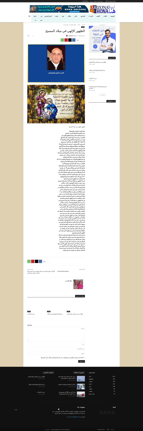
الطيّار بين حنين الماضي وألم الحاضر (75, 314)
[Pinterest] (66, 40)
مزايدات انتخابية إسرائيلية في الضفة (67, 384)
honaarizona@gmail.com (73, 417)
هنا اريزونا (47, 429)
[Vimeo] (30, 1)
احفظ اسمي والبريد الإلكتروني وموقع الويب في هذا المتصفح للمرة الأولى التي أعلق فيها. (62, 357)
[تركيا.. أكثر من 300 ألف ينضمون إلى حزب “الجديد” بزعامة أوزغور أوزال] (81, 394)
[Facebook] (37, 1)
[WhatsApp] (62, 40)
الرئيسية (83, 24)
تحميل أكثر (103, 94)
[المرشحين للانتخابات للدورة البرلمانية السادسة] (112, 88)
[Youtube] (28, 1)
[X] (32, 1)
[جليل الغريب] (67, 36)
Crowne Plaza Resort (63, 271)
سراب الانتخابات (31, 314)
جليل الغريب (70, 35)
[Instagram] (35, 1)
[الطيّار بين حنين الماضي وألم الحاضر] (76, 306)
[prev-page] (31, 318)
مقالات (78, 24)
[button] (29, 16)
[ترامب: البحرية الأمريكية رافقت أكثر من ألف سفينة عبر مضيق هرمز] (81, 379)
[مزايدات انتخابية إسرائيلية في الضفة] (81, 386)
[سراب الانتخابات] (36, 306)
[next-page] (28, 318)
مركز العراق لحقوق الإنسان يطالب (55, 314)
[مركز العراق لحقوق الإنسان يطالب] (56, 306)
